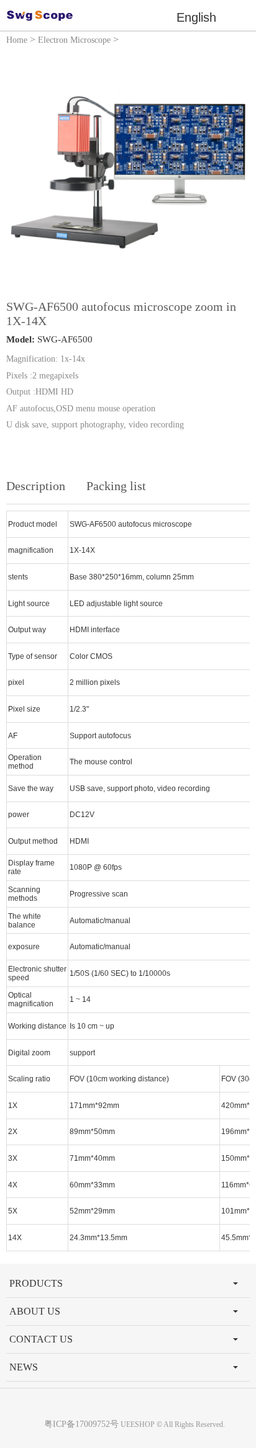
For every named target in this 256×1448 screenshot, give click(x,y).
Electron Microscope (74, 40)
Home (16, 40)
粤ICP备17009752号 (81, 1424)
